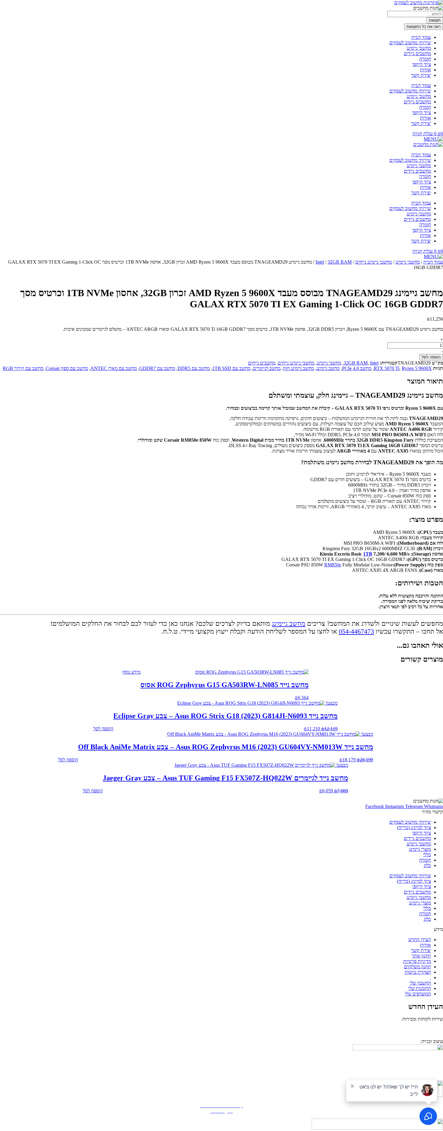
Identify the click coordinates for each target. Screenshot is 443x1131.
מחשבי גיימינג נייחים (373, 262)
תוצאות (435, 20)
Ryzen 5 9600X (417, 368)
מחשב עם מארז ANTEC (113, 368)
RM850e (332, 564)
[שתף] (20, 6)
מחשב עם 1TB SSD (231, 368)
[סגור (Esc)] (6, 6)
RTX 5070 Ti (386, 368)
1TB (367, 553)
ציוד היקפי (421, 64)
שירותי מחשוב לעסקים (410, 42)
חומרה (425, 58)
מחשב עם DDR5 (194, 368)
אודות (425, 69)
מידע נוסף (131, 672)
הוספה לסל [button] (103, 728)
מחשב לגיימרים (267, 368)
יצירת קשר (421, 75)
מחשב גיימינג (328, 368)
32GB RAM (340, 262)
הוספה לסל (431, 357)
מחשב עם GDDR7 (157, 368)
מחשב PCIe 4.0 (356, 368)
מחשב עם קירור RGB (23, 368)
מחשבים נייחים (261, 362)
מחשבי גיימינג (419, 48)
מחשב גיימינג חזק (298, 368)
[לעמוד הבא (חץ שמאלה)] (432, 565)
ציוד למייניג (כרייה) (414, 827)
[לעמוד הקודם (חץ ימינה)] (10, 565)
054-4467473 (356, 631)
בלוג (427, 865)
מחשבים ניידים (417, 53)
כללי (427, 854)
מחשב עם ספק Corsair (67, 368)
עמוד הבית (421, 37)
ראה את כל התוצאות (424, 26)
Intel (320, 262)
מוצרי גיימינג (420, 849)
